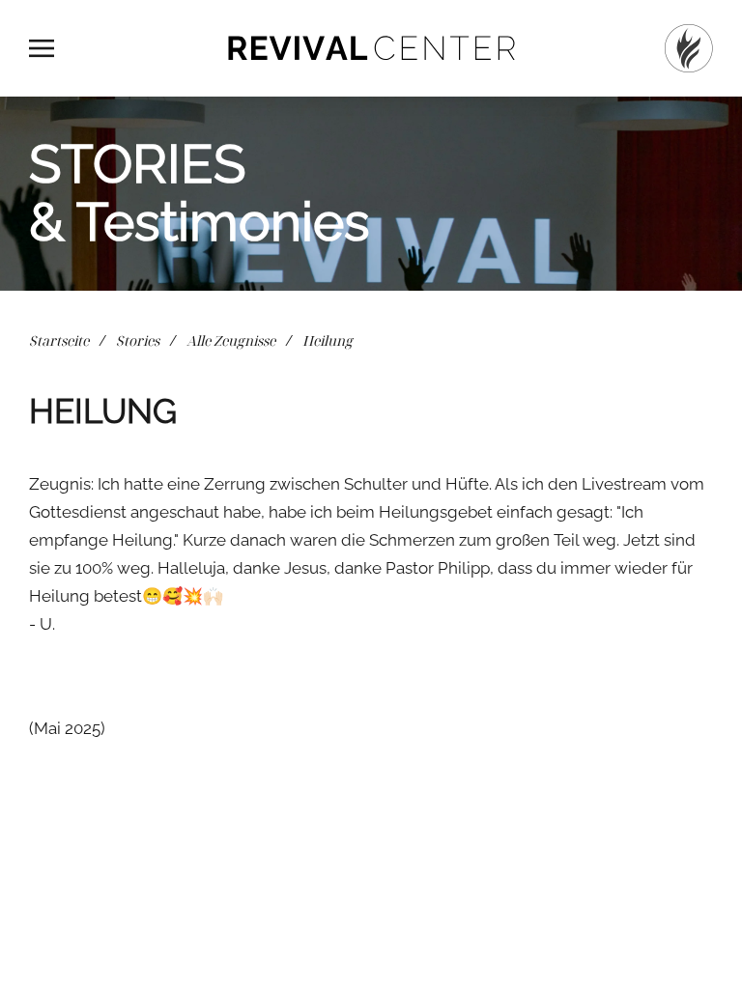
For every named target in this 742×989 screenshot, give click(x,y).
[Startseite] (689, 48)
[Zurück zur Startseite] (371, 48)
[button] (41, 48)
